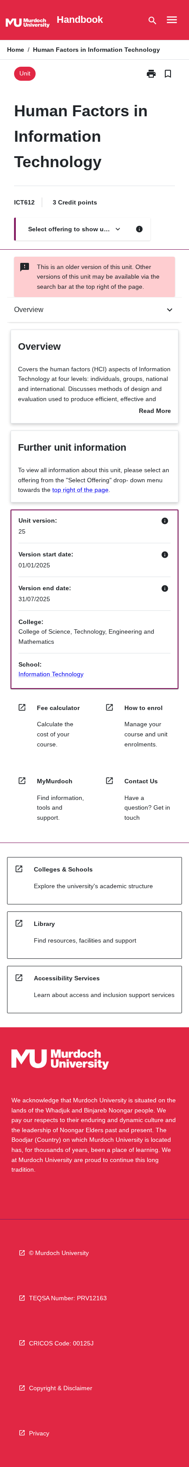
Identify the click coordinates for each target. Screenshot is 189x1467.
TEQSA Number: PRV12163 (68, 1298)
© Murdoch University (59, 1252)
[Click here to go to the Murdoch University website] (28, 24)
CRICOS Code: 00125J (61, 1343)
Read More (155, 411)
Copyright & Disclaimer (60, 1388)
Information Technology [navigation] (51, 674)
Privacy (39, 1433)
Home (15, 49)
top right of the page (80, 489)
